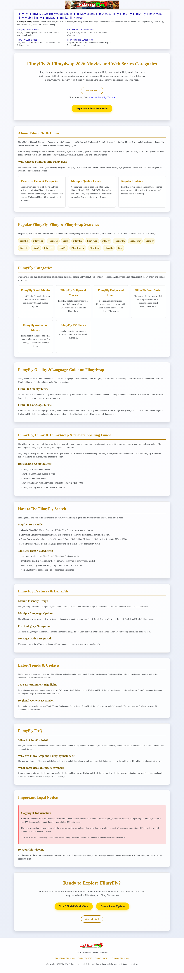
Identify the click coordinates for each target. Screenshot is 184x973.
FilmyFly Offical (102, 958)
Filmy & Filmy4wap (120, 958)
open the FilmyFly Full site (102, 97)
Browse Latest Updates (113, 906)
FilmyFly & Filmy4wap (65, 958)
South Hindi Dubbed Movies (80, 29)
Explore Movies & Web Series (92, 108)
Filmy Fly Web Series (27, 40)
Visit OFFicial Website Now (73, 906)
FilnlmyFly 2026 (85, 958)
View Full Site (92, 90)
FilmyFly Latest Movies (28, 29)
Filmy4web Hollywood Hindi (80, 40)
